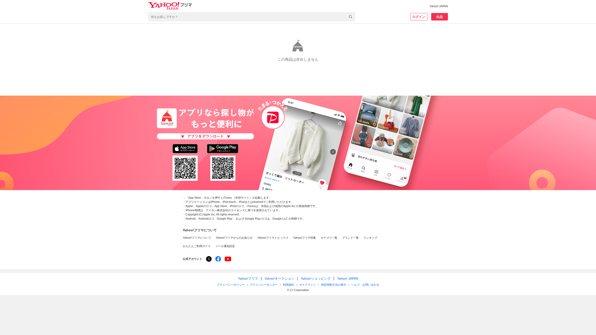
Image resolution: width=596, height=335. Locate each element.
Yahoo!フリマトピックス (272, 237)
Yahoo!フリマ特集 (304, 237)
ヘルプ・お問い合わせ (365, 284)
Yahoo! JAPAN (439, 6)
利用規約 (288, 284)
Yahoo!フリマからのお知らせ (234, 237)
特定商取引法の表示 (333, 284)
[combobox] (251, 16)
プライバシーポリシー (231, 284)
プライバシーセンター (264, 284)
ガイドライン (307, 284)
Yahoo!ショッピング (316, 278)
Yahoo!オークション (279, 278)
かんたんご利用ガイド (197, 246)
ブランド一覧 (350, 237)
